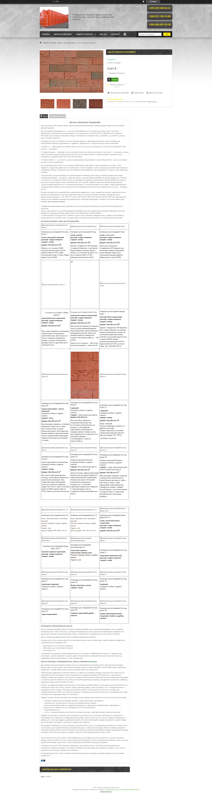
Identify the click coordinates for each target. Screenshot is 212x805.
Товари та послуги (84, 34)
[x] (44, 761)
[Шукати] (166, 34)
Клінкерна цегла (69, 43)
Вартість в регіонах (63, 34)
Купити (114, 80)
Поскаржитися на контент (114, 789)
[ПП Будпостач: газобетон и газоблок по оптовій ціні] (54, 17)
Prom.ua (116, 787)
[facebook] (42, 761)
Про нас (103, 34)
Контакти (115, 34)
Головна (46, 34)
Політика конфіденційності (131, 789)
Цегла (60, 43)
